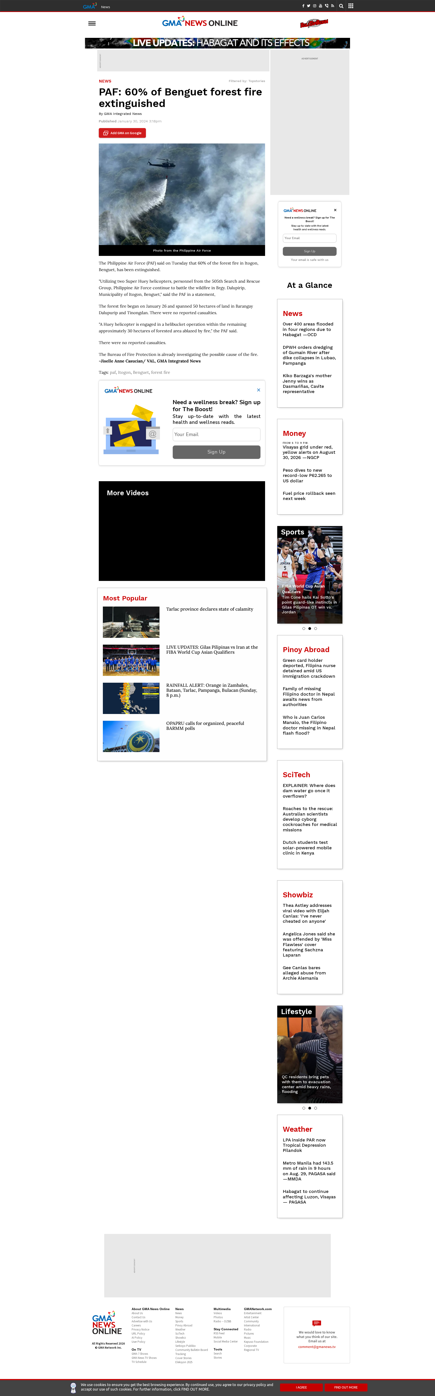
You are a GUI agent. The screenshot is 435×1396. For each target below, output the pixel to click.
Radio (247, 1329)
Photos (218, 1317)
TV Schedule (139, 1362)
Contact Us (138, 1317)
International (252, 1325)
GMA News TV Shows (144, 1358)
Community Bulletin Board (191, 1350)
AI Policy (137, 1338)
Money (179, 1317)
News (105, 7)
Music (247, 1338)
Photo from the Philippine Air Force (182, 250)
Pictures (249, 1333)
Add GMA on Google (122, 133)
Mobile (218, 1337)
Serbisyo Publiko (185, 1346)
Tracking (180, 1354)
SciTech (179, 1333)
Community (251, 1321)
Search (218, 1353)
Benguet (141, 372)
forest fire (160, 372)
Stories (218, 1358)
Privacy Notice (140, 1329)
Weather (180, 1329)
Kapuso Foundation (256, 1342)
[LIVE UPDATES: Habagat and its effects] (217, 43)
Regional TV (251, 1350)
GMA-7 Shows (140, 1354)
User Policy (138, 1342)
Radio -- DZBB (222, 1321)
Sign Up (216, 452)
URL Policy (138, 1333)
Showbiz (180, 1338)
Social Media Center (226, 1341)
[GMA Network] (89, 5)
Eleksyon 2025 (183, 1362)
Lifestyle (180, 1342)
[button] (304, 628)
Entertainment (252, 1313)
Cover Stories (183, 1358)
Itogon (124, 372)
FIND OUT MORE (346, 1387)
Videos (218, 1313)
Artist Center (251, 1317)
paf (113, 372)
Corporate (250, 1346)
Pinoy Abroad (183, 1325)
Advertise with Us (142, 1321)
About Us (137, 1313)
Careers (136, 1325)
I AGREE (301, 1387)
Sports (179, 1321)
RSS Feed (219, 1333)
